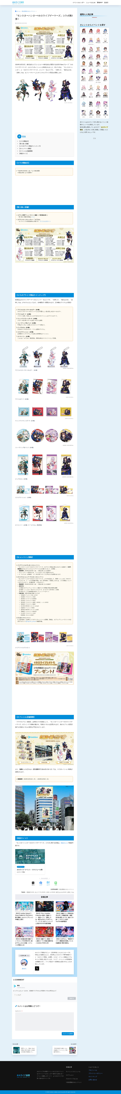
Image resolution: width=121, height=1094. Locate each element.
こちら (33, 217)
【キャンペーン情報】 (25, 148)
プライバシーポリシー (96, 1073)
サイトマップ (93, 1076)
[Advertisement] (44, 117)
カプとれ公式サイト (45, 221)
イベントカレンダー (79, 2)
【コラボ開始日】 (24, 141)
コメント (19, 1011)
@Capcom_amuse (31, 621)
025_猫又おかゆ (58, 892)
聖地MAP (100, 2)
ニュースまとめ (90, 2)
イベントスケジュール (73, 1071)
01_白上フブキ (37, 892)
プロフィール (93, 1070)
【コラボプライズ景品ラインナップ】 (30, 146)
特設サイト (64, 843)
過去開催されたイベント (66, 889)
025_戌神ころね (69, 892)
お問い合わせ (93, 1080)
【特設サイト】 (23, 153)
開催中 (29, 892)
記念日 (106, 2)
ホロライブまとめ (72, 1078)
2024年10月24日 (21, 987)
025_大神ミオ (47, 892)
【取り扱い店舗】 (24, 143)
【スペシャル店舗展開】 (26, 151)
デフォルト (70, 1075)
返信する (72, 998)
